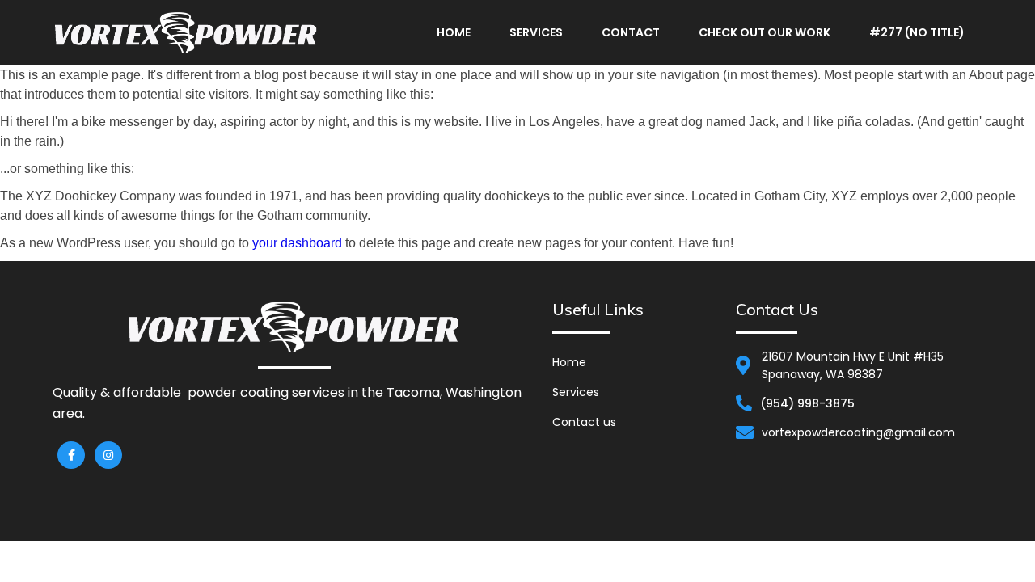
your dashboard (297, 243)
